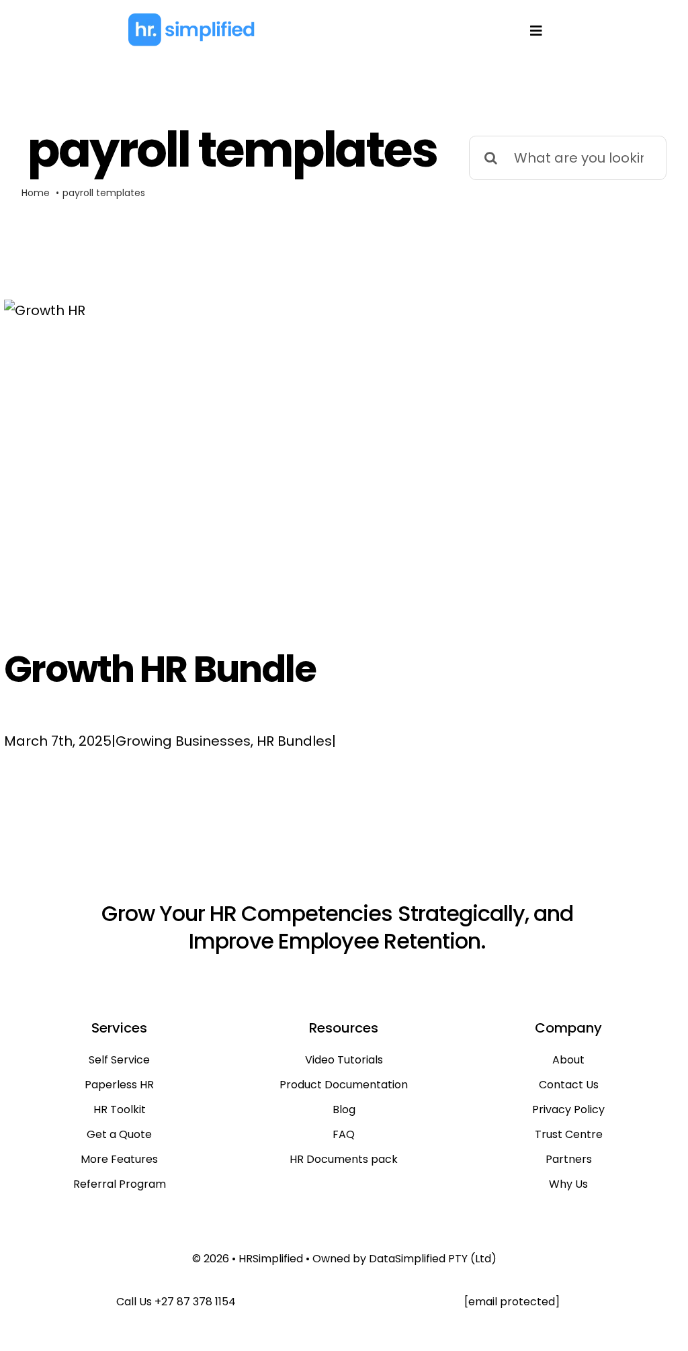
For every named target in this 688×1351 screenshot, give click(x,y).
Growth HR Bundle (160, 669)
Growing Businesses (183, 741)
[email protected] (512, 1301)
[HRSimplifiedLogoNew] (191, 18)
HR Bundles (294, 741)
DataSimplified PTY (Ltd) (433, 1258)
